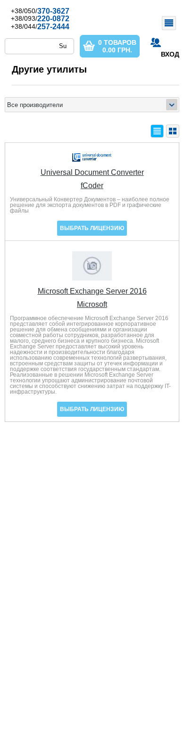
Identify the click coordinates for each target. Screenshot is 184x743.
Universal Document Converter (92, 172)
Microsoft (92, 304)
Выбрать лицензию (92, 228)
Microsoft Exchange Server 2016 (92, 291)
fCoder (92, 186)
